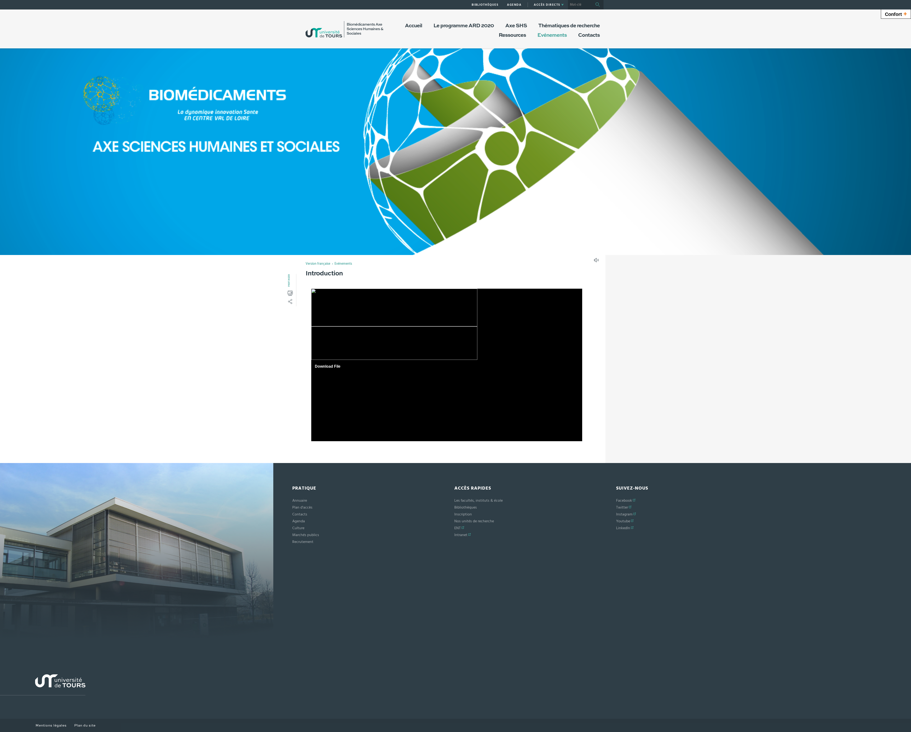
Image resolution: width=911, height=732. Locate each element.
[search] (580, 4)
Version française (318, 263)
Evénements (343, 263)
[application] (446, 365)
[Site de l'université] (42, 684)
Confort (896, 13)
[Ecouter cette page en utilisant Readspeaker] (597, 262)
